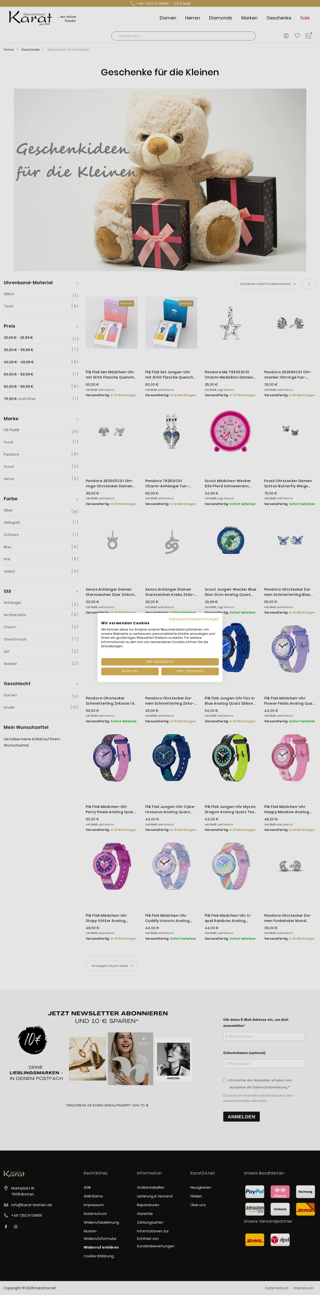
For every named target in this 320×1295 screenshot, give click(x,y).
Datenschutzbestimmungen (194, 619)
